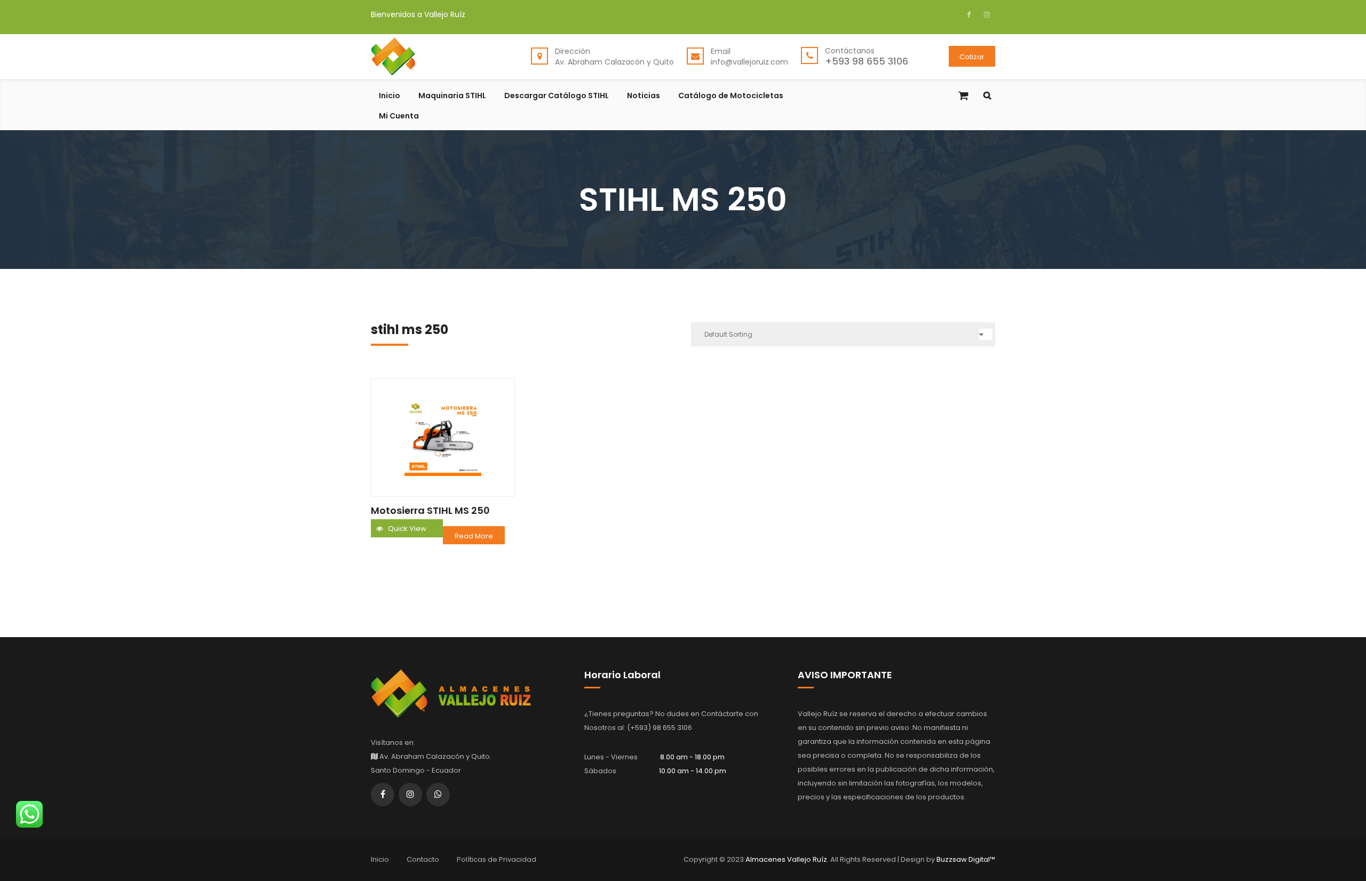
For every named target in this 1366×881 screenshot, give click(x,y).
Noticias (643, 96)
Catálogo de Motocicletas (730, 96)
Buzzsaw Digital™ (965, 859)
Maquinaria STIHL (452, 96)
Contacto (423, 859)
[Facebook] (971, 14)
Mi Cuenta (399, 116)
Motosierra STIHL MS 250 (430, 510)
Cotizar (971, 57)
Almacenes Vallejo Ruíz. (787, 859)
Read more (474, 536)
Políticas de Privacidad (496, 859)
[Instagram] (985, 14)
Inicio (389, 96)
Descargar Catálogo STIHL (556, 96)
